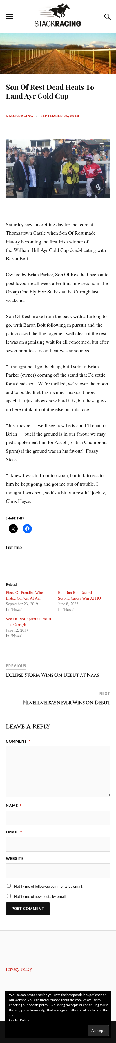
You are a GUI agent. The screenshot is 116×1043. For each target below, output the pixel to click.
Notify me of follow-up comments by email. (48, 886)
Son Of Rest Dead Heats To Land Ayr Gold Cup (50, 91)
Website (15, 858)
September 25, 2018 (60, 116)
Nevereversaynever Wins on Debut (66, 702)
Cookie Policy (19, 1020)
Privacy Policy (19, 969)
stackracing (19, 116)
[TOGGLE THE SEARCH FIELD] (106, 16)
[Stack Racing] (58, 25)
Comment (18, 741)
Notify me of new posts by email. (40, 896)
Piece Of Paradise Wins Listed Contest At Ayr (24, 595)
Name (13, 805)
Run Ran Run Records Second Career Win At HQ (79, 595)
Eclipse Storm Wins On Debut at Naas (52, 675)
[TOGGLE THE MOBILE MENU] (9, 16)
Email (14, 832)
